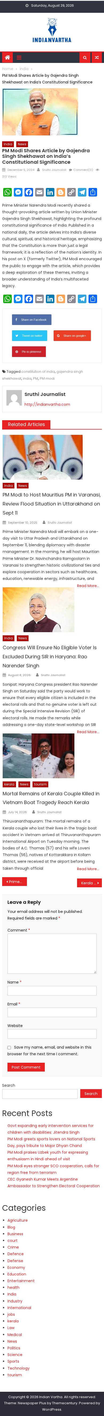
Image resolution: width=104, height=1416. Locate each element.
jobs (11, 1314)
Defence (15, 1254)
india (27, 378)
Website (15, 1025)
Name (14, 982)
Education (16, 1274)
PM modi (47, 378)
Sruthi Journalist (54, 170)
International (19, 1307)
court (12, 1240)
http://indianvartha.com (47, 404)
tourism (40, 784)
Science (14, 1354)
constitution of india (38, 371)
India (8, 144)
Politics (13, 1348)
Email (13, 1004)
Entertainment (21, 1280)
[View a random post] (97, 57)
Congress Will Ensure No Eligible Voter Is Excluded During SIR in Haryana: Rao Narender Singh (50, 656)
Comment (18, 930)
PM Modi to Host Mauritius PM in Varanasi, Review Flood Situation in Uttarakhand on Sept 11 (52, 503)
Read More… (88, 585)
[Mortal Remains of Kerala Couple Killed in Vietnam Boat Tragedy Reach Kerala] (38, 755)
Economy (16, 1267)
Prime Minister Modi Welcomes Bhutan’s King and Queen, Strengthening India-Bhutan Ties (18, 881)
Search (8, 1085)
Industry (14, 1301)
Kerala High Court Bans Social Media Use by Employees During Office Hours (91, 883)
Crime (13, 1247)
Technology (18, 1368)
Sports (13, 1361)
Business (15, 1234)
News (22, 144)
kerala (9, 784)
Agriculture (17, 1220)
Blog (11, 1227)
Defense (15, 1260)
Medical (14, 1334)
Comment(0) (83, 170)
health (13, 1287)
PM (35, 378)
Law (10, 1327)
